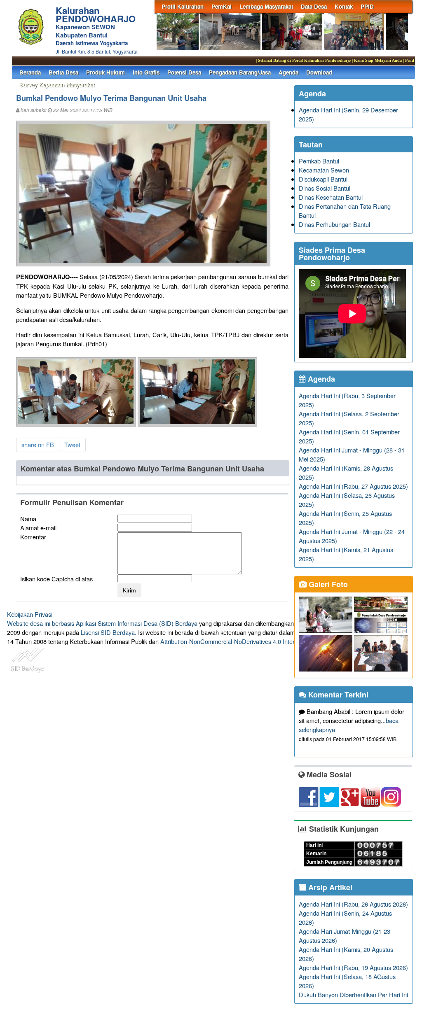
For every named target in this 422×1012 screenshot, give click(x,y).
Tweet (72, 444)
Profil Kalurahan (183, 6)
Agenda (288, 72)
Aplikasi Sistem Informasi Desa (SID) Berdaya (136, 623)
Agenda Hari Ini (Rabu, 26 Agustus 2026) (353, 904)
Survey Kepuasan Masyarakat (56, 85)
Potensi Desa (184, 72)
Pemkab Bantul (319, 160)
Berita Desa (63, 72)
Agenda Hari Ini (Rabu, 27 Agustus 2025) (353, 486)
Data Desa (314, 6)
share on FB (37, 444)
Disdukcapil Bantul (323, 179)
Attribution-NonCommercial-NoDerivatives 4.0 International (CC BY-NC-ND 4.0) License (276, 641)
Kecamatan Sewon (324, 170)
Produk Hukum (105, 72)
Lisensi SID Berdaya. (108, 632)
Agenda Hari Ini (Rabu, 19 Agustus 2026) (353, 967)
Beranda (30, 72)
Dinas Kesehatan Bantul (331, 197)
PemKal (221, 6)
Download (319, 72)
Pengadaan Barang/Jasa (240, 72)
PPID (367, 6)
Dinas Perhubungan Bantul (334, 224)
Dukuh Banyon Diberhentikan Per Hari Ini (353, 994)
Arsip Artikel (329, 887)
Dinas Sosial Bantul (324, 188)
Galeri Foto (327, 584)
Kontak (344, 6)
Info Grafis (146, 72)
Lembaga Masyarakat (266, 6)
